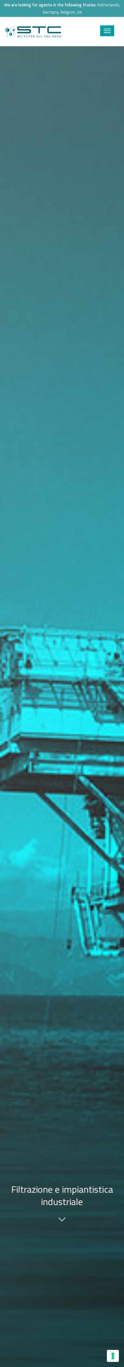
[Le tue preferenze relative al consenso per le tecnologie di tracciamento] (113, 1356)
